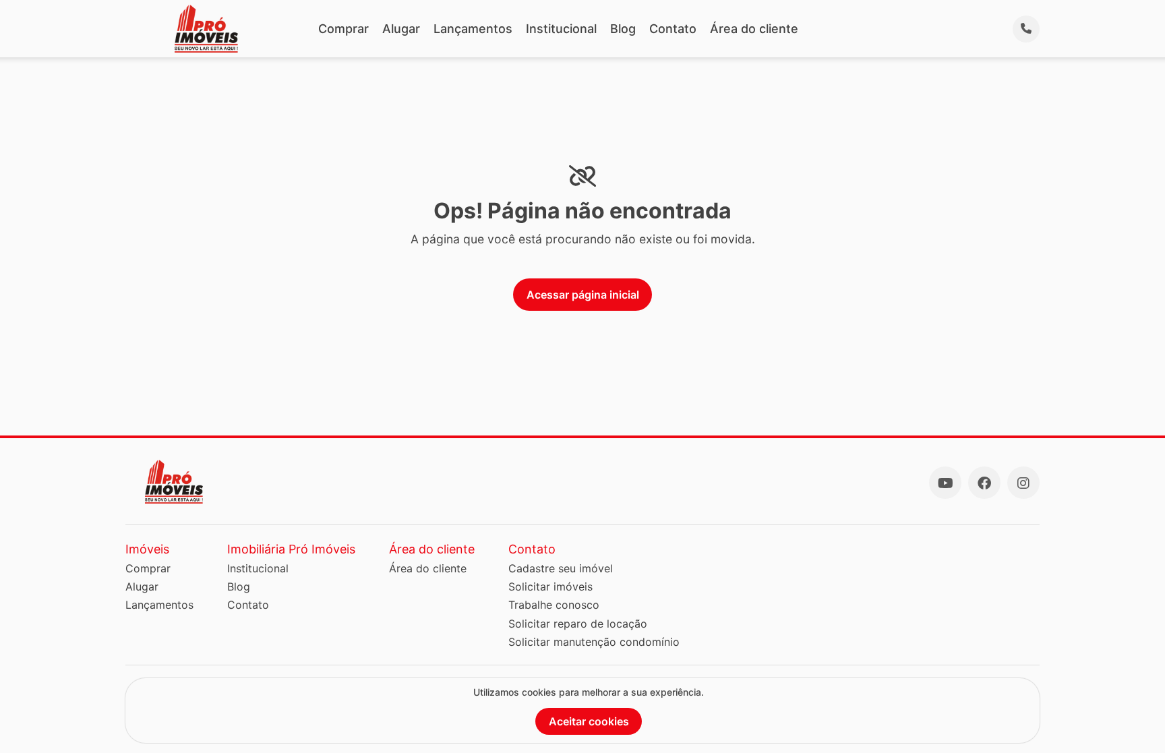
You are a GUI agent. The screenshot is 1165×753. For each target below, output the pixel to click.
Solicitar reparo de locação (577, 623)
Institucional (561, 29)
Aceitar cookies (589, 721)
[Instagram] (1023, 482)
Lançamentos (473, 29)
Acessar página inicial (583, 294)
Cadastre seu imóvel (560, 568)
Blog (623, 29)
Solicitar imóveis (550, 586)
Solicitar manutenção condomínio (594, 642)
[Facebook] (984, 482)
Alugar (401, 29)
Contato (672, 29)
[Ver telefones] (1026, 29)
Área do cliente (754, 29)
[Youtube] (945, 482)
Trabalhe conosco (553, 604)
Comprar (343, 29)
